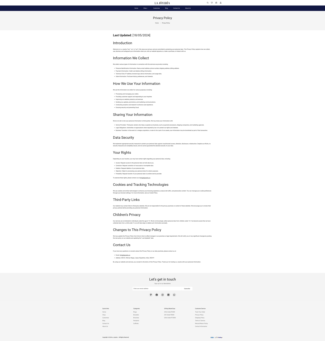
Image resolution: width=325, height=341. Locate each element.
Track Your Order (200, 312)
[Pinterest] (151, 295)
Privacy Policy (199, 315)
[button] (216, 3)
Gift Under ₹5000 (169, 315)
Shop (145, 8)
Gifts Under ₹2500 (169, 312)
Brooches (136, 317)
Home (136, 8)
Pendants (136, 320)
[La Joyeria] (162, 3)
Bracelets (136, 315)
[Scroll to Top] (322, 332)
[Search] (207, 3)
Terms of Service (200, 320)
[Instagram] (162, 295)
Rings (135, 312)
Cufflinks (136, 323)
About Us (188, 8)
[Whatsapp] (174, 295)
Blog (166, 8)
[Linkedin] (168, 295)
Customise (156, 8)
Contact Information (201, 326)
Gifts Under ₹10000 (170, 317)
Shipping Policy (199, 317)
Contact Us (176, 8)
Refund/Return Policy (201, 323)
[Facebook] (157, 295)
